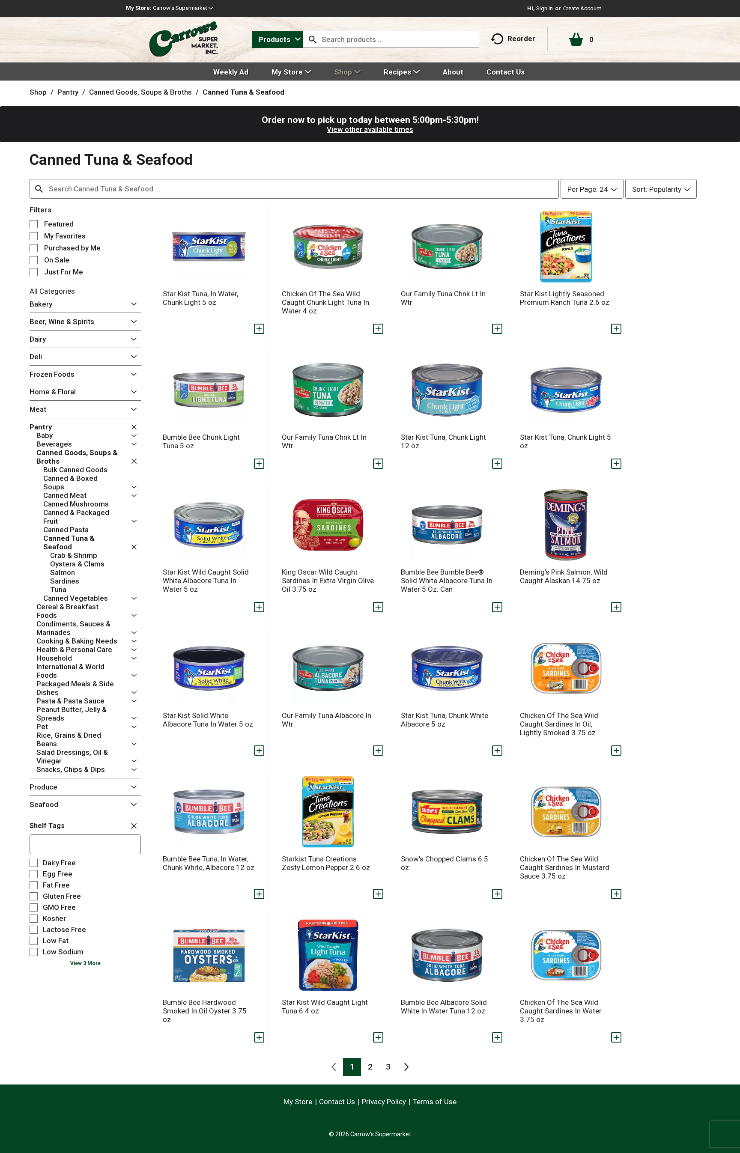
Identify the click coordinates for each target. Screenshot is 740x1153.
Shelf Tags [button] (47, 826)
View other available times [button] (370, 129)
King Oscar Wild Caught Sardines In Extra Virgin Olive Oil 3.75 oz (328, 580)
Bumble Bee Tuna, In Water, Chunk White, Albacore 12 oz (208, 863)
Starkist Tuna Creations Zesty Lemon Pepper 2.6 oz (326, 863)
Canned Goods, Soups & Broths (140, 92)
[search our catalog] (312, 39)
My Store (297, 1101)
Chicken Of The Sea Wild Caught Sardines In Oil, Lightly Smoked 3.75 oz (559, 724)
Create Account (582, 8)
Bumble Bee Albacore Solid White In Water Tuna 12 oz (444, 1006)
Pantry (67, 92)
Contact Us (337, 1101)
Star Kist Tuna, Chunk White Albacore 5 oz (444, 719)
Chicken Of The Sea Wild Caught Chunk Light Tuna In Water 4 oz (325, 302)
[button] (183, 8)
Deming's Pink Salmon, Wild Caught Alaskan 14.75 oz (564, 576)
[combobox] (277, 39)
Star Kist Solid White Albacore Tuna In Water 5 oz (208, 719)
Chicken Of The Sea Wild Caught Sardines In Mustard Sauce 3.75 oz (564, 867)
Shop (38, 92)
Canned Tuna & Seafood (243, 92)
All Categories (52, 291)
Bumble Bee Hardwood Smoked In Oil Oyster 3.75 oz (205, 1011)
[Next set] (406, 1067)
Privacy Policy (384, 1101)
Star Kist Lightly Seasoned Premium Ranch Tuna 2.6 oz (564, 298)
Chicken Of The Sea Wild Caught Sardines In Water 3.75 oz (561, 1011)
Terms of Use (435, 1101)
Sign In (544, 8)
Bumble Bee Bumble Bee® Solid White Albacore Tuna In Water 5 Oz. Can (446, 580)
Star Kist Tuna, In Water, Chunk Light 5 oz (200, 298)
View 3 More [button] (85, 963)
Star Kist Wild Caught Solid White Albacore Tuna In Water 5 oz (206, 580)
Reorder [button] (521, 38)
